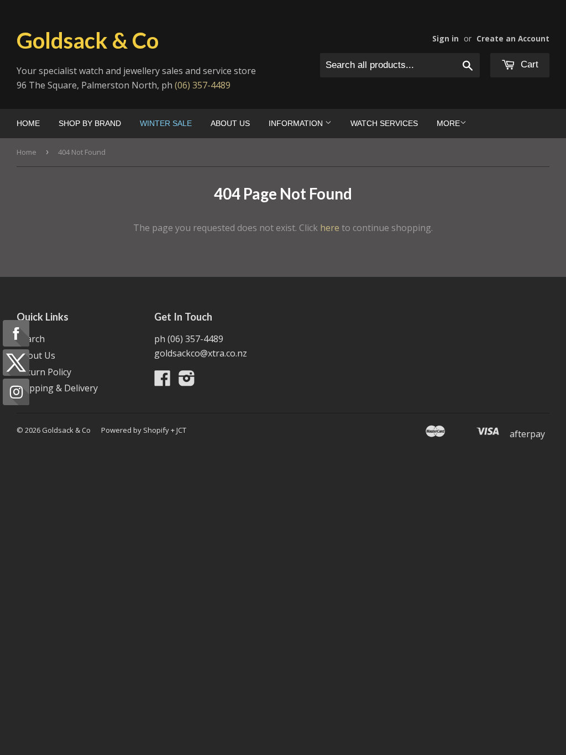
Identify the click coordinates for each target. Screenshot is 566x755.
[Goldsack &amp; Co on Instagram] (187, 381)
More (448, 123)
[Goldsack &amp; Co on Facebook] (162, 381)
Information (297, 123)
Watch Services (384, 123)
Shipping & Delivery (57, 388)
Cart (528, 64)
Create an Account (512, 38)
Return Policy (44, 372)
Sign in (445, 38)
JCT (181, 430)
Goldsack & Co (88, 40)
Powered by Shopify (135, 430)
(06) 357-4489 (202, 85)
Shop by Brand (90, 123)
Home (28, 123)
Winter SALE (166, 123)
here (329, 228)
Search (31, 339)
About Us (230, 123)
